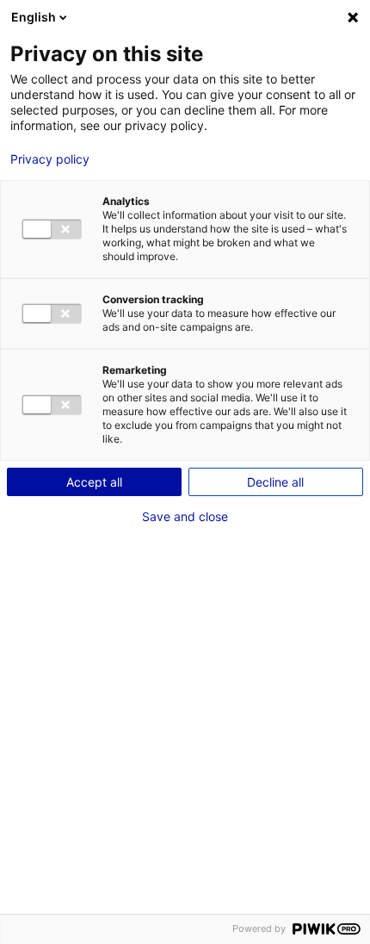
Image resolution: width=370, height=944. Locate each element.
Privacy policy (49, 159)
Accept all (94, 482)
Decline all (275, 482)
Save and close (185, 517)
